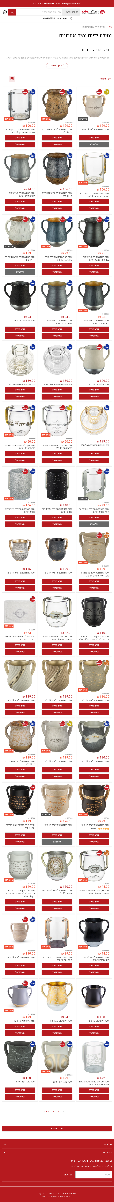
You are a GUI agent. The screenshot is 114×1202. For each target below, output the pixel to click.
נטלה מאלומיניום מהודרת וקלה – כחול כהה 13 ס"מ (57, 258)
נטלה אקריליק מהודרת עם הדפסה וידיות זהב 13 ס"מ (20, 447)
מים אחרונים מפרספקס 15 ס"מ (58, 384)
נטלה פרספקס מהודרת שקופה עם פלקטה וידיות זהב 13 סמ (94, 195)
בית (110, 27)
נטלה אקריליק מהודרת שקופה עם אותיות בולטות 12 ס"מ (94, 1083)
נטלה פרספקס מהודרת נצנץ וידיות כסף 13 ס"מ (57, 510)
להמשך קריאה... (57, 65)
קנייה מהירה (94, 137)
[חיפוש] (12, 12)
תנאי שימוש (54, 1193)
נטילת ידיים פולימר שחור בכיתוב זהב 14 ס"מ (20, 826)
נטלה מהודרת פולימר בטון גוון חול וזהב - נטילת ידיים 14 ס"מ (94, 574)
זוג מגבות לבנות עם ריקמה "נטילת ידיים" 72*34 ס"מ (20, 638)
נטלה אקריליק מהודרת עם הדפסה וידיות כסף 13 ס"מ (57, 447)
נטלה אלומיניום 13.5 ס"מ (61, 1021)
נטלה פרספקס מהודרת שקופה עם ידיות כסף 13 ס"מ (94, 510)
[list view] (5, 79)
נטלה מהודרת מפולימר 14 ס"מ (95, 129)
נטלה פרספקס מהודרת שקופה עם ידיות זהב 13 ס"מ (57, 959)
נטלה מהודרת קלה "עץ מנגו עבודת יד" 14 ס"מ (57, 131)
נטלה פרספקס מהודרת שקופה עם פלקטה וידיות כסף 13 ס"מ (20, 131)
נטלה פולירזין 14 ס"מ (62, 1081)
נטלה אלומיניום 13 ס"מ (24, 320)
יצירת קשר (42, 1193)
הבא (47, 1111)
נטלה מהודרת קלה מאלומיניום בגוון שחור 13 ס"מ (96, 322)
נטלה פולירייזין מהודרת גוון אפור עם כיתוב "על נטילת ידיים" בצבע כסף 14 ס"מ (20, 893)
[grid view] (12, 79)
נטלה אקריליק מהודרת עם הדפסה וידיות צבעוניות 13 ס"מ (57, 638)
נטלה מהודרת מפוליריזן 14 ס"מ (58, 572)
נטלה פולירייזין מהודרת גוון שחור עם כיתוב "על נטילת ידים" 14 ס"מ (94, 638)
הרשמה (68, 1174)
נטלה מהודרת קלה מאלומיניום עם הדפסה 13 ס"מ (57, 892)
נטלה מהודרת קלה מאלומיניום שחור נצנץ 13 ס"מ (59, 322)
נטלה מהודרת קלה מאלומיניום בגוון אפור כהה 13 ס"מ (96, 258)
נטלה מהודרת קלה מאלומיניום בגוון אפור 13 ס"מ (21, 194)
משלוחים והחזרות (69, 1193)
